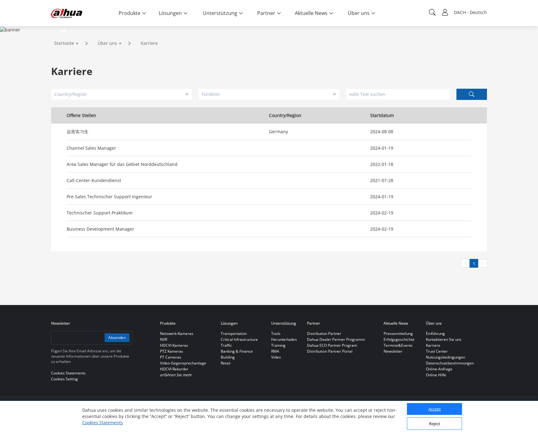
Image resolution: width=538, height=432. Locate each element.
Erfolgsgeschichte (399, 339)
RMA (275, 351)
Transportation (234, 333)
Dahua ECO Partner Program (332, 345)
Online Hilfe (436, 375)
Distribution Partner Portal (329, 351)
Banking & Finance (237, 351)
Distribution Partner (324, 333)
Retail (225, 363)
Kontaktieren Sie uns (443, 339)
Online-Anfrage (439, 369)
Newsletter (393, 351)
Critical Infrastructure (239, 339)
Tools (276, 333)
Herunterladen (284, 339)
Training (278, 345)
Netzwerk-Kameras (176, 333)
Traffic (226, 345)
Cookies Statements (102, 422)
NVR (163, 339)
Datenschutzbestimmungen (450, 363)
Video (276, 357)
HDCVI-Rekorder (174, 369)
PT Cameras (170, 357)
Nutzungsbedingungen (445, 357)
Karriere (149, 43)
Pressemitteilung (398, 333)
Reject (434, 423)
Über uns (107, 43)
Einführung (435, 333)
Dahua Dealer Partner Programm (336, 339)
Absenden (117, 337)
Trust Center (437, 351)
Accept (434, 409)
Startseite (64, 43)
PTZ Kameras (171, 351)
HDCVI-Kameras (174, 345)
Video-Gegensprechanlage (183, 363)
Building (228, 357)
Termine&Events (398, 345)
